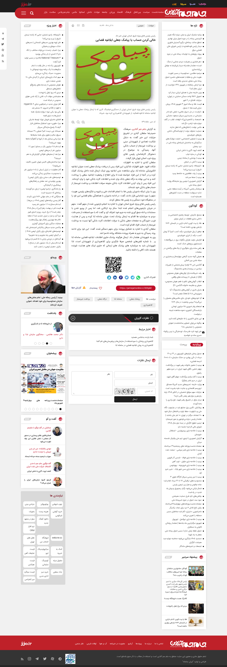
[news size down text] (83, 123)
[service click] (174, 4)
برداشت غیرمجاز (83, 299)
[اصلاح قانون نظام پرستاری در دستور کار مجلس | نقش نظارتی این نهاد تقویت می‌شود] (57, 434)
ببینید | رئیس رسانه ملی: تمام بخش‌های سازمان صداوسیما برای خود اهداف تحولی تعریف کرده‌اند (44, 301)
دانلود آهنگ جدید (43, 521)
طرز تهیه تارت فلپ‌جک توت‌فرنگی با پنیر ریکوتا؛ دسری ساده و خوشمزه (183, 333)
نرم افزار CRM (31, 528)
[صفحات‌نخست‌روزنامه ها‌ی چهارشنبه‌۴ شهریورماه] (43, 378)
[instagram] (3, 34)
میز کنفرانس (29, 579)
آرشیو (130, 643)
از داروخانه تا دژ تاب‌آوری (41, 323)
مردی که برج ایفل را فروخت (176, 606)
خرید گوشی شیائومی (57, 513)
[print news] (73, 26)
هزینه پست (43, 511)
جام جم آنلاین (139, 129)
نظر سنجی (79, 643)
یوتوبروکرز (44, 504)
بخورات (31, 511)
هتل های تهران (30, 540)
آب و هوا (103, 643)
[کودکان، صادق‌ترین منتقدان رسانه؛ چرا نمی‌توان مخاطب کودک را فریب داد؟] (195, 571)
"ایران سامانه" (188, 661)
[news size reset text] (78, 123)
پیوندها (139, 643)
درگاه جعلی (102, 299)
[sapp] (3, 56)
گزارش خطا (76, 288)
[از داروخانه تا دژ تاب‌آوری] (58, 327)
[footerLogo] (188, 644)
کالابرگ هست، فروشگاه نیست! (175, 598)
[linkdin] (115, 277)
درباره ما (148, 643)
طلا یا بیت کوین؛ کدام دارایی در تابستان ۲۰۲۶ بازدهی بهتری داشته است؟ (176, 623)
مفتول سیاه (57, 560)
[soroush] (109, 277)
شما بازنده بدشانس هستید (142, 337)
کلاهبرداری (148, 305)
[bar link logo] (26, 5)
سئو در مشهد (29, 519)
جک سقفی (57, 572)
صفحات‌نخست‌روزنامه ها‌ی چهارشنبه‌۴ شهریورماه (43, 402)
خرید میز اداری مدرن (43, 574)
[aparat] (3, 50)
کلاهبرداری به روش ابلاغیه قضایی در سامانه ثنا (134, 345)
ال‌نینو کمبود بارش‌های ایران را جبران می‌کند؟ (37, 481)
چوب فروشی (57, 504)
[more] (168, 557)
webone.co (57, 538)
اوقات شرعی (91, 643)
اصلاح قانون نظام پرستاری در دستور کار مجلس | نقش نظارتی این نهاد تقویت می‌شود (37, 438)
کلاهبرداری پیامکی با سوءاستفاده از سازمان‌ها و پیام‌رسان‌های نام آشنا (125, 341)
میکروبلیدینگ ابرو (43, 551)
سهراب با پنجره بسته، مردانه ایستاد (38, 456)
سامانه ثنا (118, 299)
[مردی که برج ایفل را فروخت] (195, 609)
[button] (51, 343)
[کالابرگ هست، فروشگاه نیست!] (195, 590)
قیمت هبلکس (31, 562)
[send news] (78, 25)
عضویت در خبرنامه (117, 643)
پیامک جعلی (135, 299)
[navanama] (202, 4)
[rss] (3, 62)
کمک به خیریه (59, 551)
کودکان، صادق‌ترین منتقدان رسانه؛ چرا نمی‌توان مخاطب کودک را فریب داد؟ (177, 572)
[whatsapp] (138, 277)
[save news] (83, 25)
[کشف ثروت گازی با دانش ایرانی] (57, 467)
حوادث (151, 25)
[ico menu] (25, 13)
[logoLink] (185, 13)
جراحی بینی (29, 504)
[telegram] (3, 39)
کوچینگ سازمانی (45, 562)
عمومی (140, 25)
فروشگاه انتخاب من (44, 540)
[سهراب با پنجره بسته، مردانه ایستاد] (57, 452)
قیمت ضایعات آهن (29, 551)
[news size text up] (73, 123)
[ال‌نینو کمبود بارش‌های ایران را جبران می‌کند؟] (57, 482)
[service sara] (192, 4)
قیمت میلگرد (29, 572)
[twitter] (3, 45)
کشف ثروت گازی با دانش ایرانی (39, 471)
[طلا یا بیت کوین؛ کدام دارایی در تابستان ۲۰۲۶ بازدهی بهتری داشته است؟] (195, 622)
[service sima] (183, 4)
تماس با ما (159, 643)
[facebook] (121, 277)
